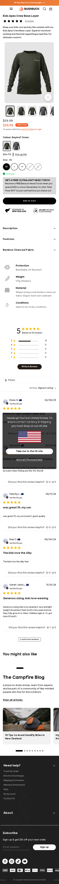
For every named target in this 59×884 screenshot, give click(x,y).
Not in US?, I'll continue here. (29, 460)
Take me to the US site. (29, 451)
